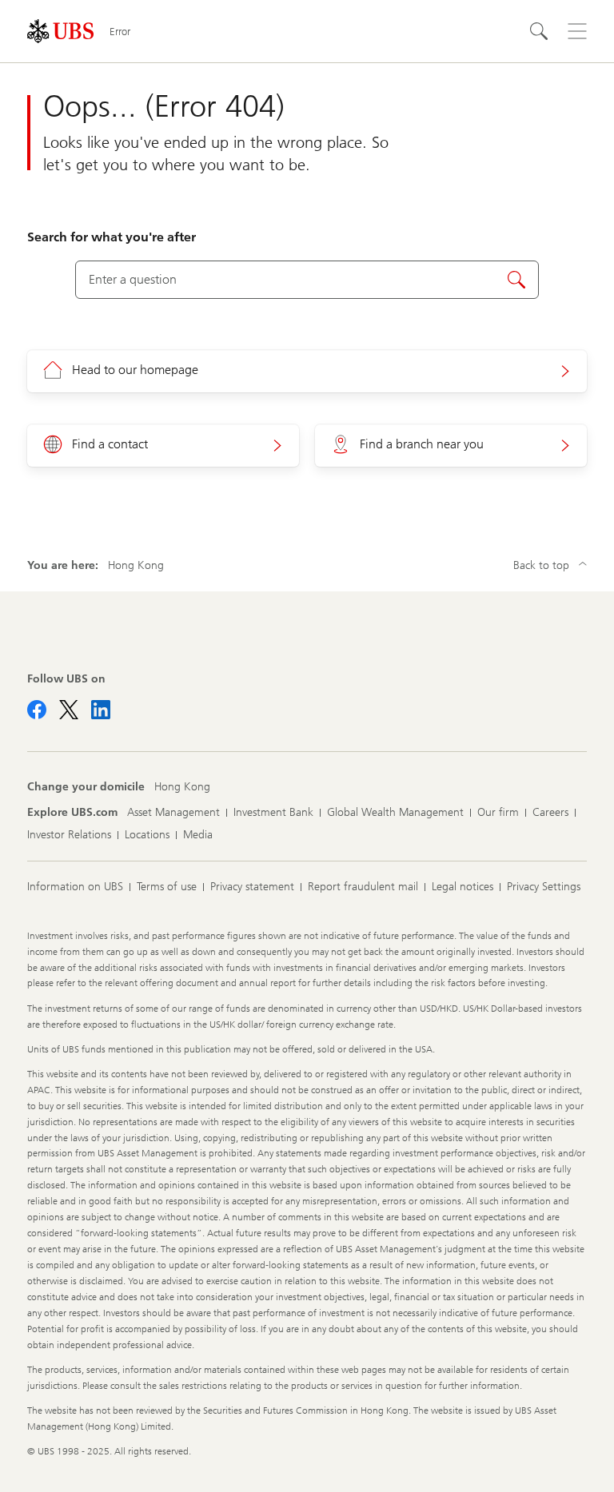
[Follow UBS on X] (68, 709)
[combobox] (307, 280)
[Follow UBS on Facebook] (36, 709)
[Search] (538, 31)
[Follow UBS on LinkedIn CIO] (100, 709)
